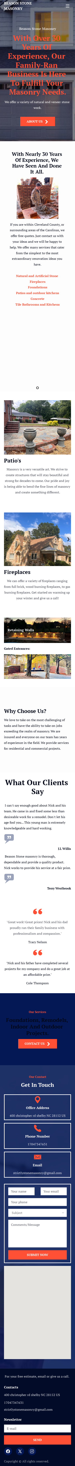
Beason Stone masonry (18, 6)
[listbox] (37, 1213)
